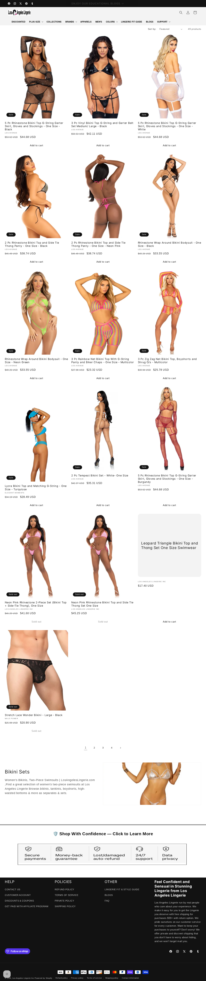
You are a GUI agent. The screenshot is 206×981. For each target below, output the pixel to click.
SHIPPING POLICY (65, 906)
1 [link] (85, 747)
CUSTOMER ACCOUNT (18, 895)
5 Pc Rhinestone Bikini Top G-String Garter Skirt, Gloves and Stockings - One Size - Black (34, 126)
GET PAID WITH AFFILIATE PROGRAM (26, 906)
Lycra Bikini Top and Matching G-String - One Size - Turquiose (36, 487)
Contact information (130, 978)
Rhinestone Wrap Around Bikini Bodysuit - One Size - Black (169, 244)
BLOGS (109, 895)
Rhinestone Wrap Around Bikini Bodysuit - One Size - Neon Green (36, 360)
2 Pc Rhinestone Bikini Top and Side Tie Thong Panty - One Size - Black (32, 244)
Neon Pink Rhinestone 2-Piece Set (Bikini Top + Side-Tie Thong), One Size (36, 604)
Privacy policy (77, 978)
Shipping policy (112, 978)
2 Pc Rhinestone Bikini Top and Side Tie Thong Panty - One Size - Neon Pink (98, 244)
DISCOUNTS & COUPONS (19, 900)
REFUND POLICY (64, 889)
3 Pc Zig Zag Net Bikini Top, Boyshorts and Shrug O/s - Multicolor (167, 360)
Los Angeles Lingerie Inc (23, 978)
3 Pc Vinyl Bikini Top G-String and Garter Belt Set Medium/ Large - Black (102, 124)
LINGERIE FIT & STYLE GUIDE (122, 889)
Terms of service (94, 978)
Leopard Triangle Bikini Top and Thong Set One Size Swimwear (169, 545)
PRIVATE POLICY (64, 900)
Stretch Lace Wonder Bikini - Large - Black (34, 715)
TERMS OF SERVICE (66, 895)
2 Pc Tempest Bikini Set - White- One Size (99, 475)
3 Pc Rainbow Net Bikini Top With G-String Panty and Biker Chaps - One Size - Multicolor (102, 360)
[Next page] (120, 747)
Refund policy (62, 978)
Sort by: (152, 29)
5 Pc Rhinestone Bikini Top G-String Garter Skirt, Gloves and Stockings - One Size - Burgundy (167, 479)
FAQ (107, 900)
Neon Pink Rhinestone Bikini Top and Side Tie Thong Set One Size (102, 604)
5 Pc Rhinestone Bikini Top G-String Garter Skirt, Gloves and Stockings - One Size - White (167, 126)
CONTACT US (12, 889)
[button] (36, 22)
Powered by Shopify (43, 978)
